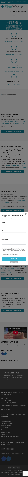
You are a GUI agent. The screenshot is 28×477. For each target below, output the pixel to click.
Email (3, 222)
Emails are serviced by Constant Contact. (10, 254)
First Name (5, 230)
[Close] (25, 213)
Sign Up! (14, 258)
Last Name (5, 239)
